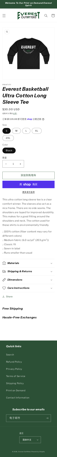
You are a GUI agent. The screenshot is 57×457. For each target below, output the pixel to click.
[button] (3, 15)
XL (36, 130)
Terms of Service (15, 376)
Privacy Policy (14, 369)
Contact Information (17, 397)
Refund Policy (14, 361)
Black (9, 150)
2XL (8, 138)
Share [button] (9, 296)
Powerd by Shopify (38, 451)
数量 (4, 157)
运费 (15, 114)
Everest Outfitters (24, 451)
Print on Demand (15, 390)
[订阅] (47, 418)
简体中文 (27, 440)
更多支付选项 (28, 192)
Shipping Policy (15, 383)
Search (10, 354)
